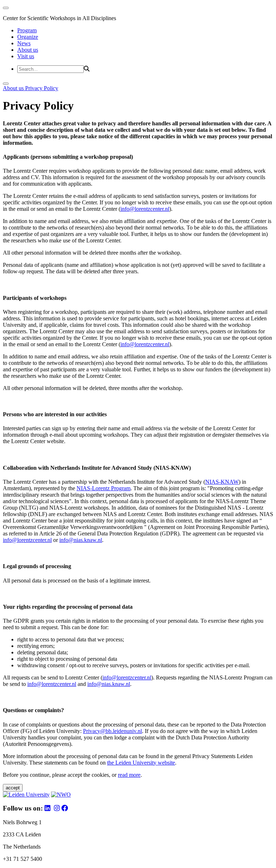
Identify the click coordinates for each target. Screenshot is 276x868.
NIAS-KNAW (222, 482)
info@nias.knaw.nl (80, 540)
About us (27, 50)
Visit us (25, 56)
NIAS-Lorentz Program (103, 488)
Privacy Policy (41, 88)
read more (129, 775)
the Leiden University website (141, 763)
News (24, 43)
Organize (27, 37)
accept (13, 787)
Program (27, 30)
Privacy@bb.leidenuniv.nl (112, 731)
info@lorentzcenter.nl (144, 209)
